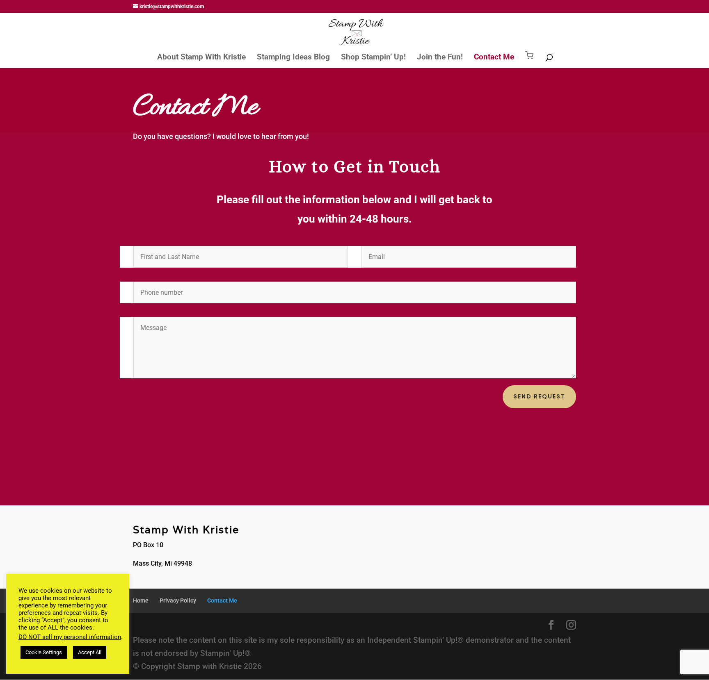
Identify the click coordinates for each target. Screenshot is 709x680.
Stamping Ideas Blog (293, 57)
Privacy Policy (178, 600)
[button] (529, 59)
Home (141, 600)
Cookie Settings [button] (43, 652)
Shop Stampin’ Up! (373, 57)
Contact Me (494, 57)
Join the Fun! (440, 57)
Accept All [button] (89, 652)
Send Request (539, 396)
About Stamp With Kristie (201, 57)
